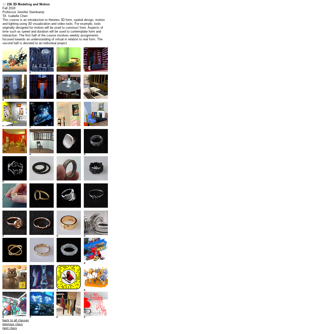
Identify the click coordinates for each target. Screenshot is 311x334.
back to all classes (15, 320)
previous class (12, 324)
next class (9, 328)
